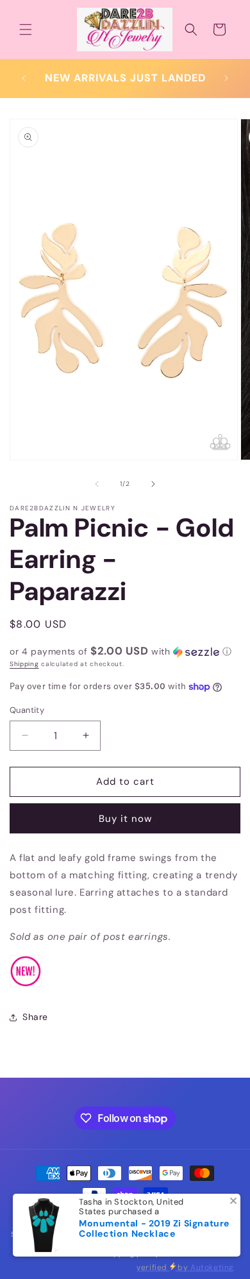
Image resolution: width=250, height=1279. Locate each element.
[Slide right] (153, 484)
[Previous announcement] (24, 78)
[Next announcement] (226, 78)
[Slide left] (97, 484)
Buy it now (125, 818)
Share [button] (35, 1017)
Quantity (27, 710)
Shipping (24, 664)
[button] (26, 29)
